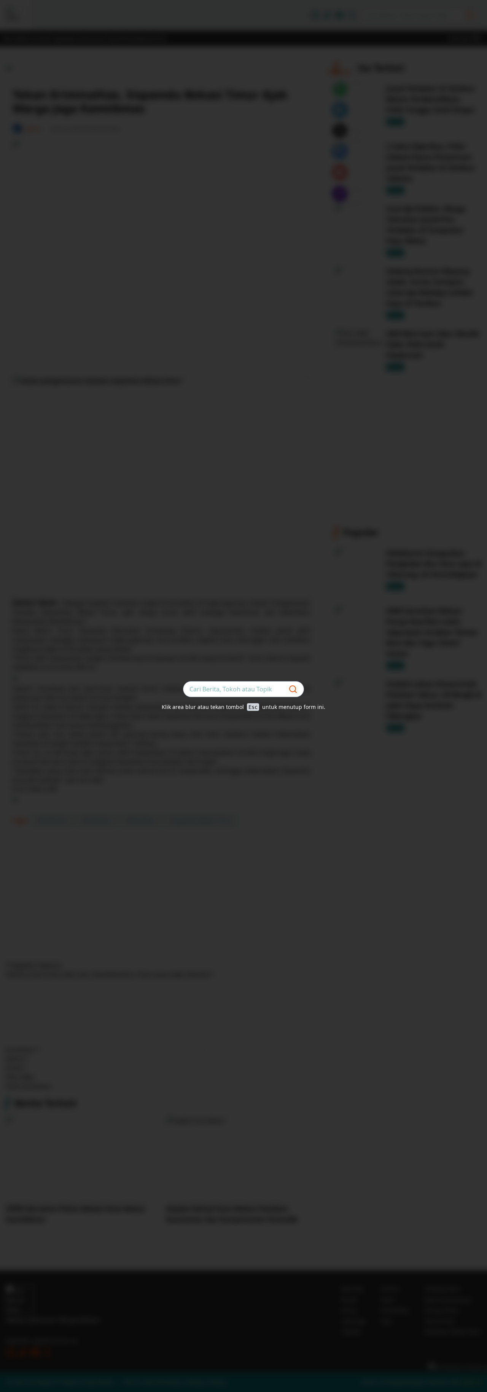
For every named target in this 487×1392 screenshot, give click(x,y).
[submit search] (293, 689)
